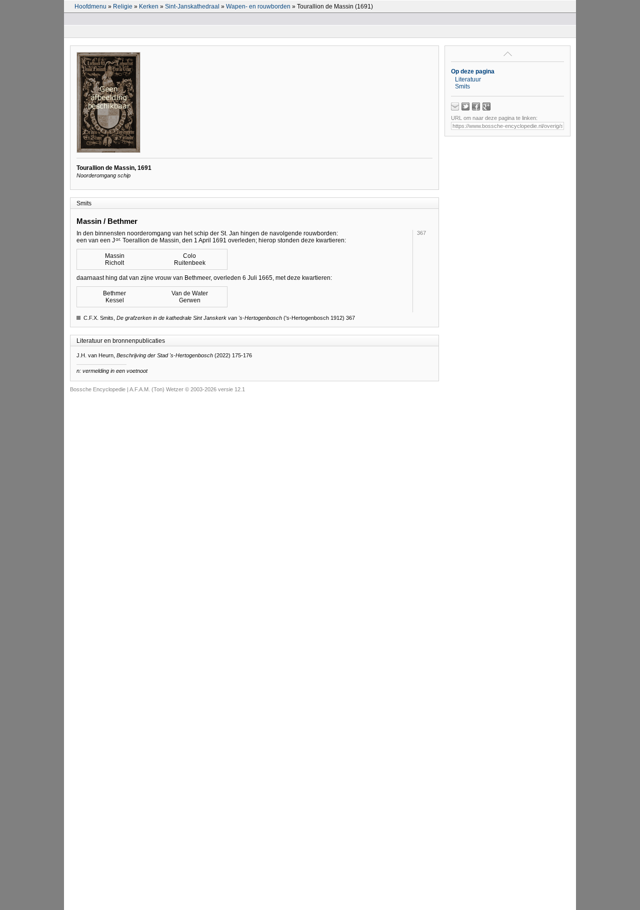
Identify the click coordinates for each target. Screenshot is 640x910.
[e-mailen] (455, 106)
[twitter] (466, 106)
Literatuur (468, 79)
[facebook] (476, 106)
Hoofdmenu (90, 6)
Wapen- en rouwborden (258, 6)
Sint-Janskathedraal (192, 6)
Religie (122, 6)
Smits (462, 86)
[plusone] (486, 106)
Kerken (148, 6)
